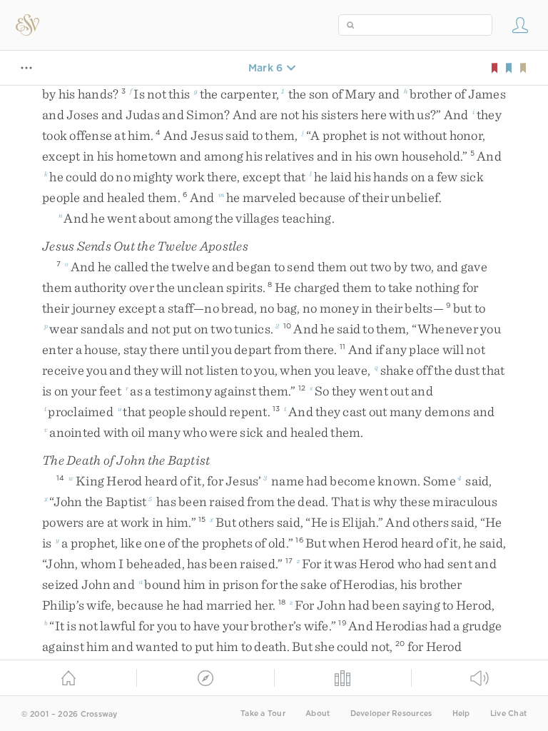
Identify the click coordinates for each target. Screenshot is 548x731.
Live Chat (508, 713)
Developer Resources (391, 713)
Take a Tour (262, 713)
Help (461, 713)
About (317, 713)
